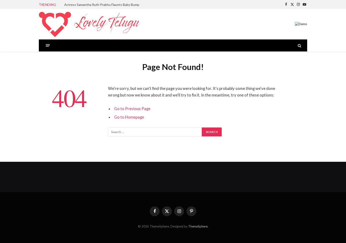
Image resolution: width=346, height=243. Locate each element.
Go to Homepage (129, 117)
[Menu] (48, 45)
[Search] (299, 45)
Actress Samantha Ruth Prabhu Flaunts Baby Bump (101, 5)
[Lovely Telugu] (89, 24)
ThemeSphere (198, 226)
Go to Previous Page (132, 108)
